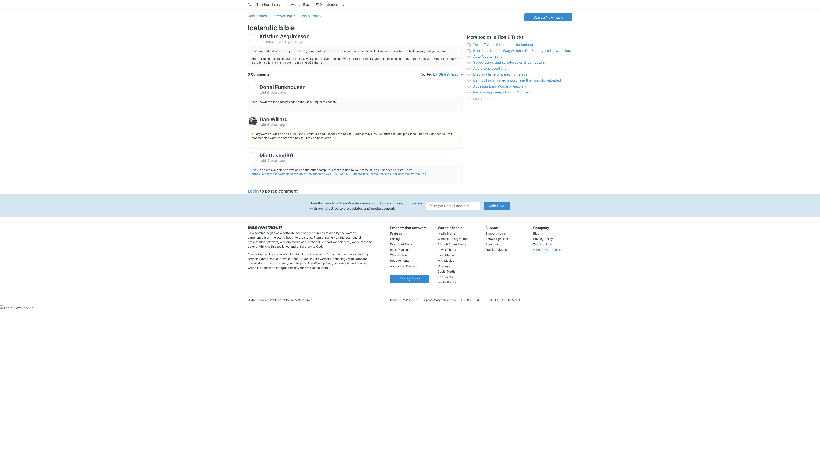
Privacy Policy (543, 239)
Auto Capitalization (488, 56)
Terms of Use (542, 244)
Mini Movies (446, 260)
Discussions (257, 16)
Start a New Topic (548, 17)
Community (335, 5)
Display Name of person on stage (500, 74)
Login (253, 191)
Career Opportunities (547, 249)
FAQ (319, 5)
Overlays (444, 266)
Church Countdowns (452, 244)
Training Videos (496, 249)
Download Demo (401, 244)
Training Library (268, 5)
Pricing (395, 239)
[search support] (249, 4)
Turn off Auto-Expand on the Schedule (504, 44)
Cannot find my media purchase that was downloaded (517, 80)
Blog (536, 233)
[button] (409, 227)
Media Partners (448, 282)
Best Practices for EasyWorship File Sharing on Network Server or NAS (530, 50)
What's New (398, 255)
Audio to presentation (490, 68)
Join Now (497, 206)
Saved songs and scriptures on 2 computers (509, 62)
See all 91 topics (486, 98)
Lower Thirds (447, 249)
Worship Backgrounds (453, 239)
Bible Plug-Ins (399, 249)
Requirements (399, 260)
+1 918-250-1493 (471, 300)
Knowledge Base (298, 5)
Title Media (445, 277)
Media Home (446, 233)
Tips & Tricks (310, 16)
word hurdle (418, 173)
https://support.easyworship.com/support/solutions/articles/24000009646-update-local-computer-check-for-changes (330, 173)
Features (396, 233)
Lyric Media (446, 255)
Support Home (495, 233)
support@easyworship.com (439, 300)
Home (393, 300)
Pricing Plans (409, 279)
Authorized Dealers (403, 266)
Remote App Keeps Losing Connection (504, 92)
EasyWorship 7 (283, 16)
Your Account (410, 300)
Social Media (446, 271)
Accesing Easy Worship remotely (499, 86)
